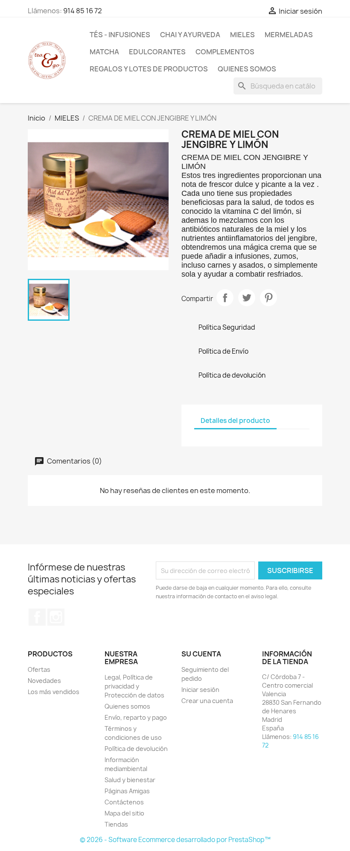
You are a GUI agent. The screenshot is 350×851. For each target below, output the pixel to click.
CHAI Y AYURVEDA (190, 34)
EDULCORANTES (157, 51)
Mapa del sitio (124, 813)
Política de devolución (136, 749)
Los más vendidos (53, 692)
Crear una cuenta (207, 701)
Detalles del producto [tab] (235, 420)
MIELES (242, 34)
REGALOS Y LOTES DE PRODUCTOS (149, 69)
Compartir (224, 297)
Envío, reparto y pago (136, 717)
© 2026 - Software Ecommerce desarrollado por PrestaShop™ (175, 839)
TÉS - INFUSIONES (120, 34)
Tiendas (116, 824)
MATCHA (104, 51)
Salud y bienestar (130, 780)
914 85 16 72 (82, 10)
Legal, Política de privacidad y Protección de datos (134, 686)
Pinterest (268, 297)
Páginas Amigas (127, 791)
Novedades (44, 681)
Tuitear (246, 297)
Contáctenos (124, 802)
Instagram (55, 617)
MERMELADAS (289, 34)
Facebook (37, 617)
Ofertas (39, 669)
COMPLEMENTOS (224, 51)
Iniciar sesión (200, 690)
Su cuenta (201, 654)
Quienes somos (247, 69)
